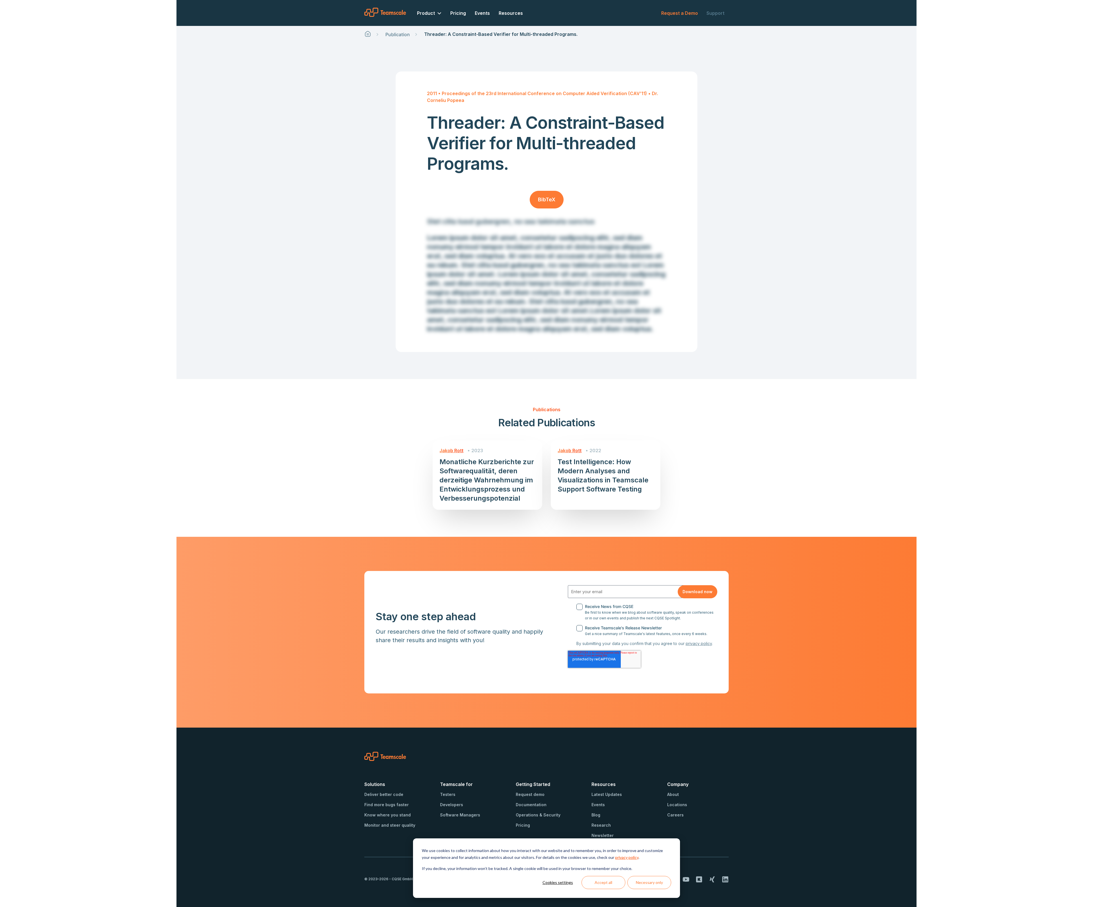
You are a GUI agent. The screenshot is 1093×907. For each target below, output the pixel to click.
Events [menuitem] (482, 13)
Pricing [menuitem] (458, 13)
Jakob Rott (451, 450)
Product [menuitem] (426, 13)
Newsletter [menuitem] (602, 835)
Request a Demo (679, 13)
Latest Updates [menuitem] (606, 794)
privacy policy (626, 857)
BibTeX (546, 199)
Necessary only (649, 882)
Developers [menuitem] (451, 804)
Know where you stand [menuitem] (387, 814)
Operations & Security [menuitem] (538, 814)
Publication (397, 34)
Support (715, 13)
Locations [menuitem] (677, 804)
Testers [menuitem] (447, 794)
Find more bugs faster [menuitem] (386, 804)
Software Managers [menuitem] (460, 814)
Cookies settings (558, 882)
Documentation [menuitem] (531, 804)
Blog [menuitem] (595, 814)
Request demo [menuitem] (530, 794)
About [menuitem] (673, 794)
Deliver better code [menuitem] (383, 794)
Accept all (603, 882)
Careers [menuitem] (675, 814)
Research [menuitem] (601, 825)
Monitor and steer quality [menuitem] (389, 825)
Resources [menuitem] (511, 13)
